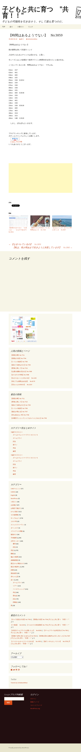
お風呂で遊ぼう (16, 508)
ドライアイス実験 (17, 531)
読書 (12, 570)
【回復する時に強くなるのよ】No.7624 (23, 636)
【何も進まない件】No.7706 (20, 415)
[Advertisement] (40, 178)
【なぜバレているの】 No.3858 (25, 244)
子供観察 (14, 538)
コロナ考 (14, 521)
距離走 (15, 602)
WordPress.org (35, 708)
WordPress (14, 498)
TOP (3, 27)
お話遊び (14, 505)
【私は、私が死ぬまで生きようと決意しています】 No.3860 (42, 247)
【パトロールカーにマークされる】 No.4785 (26, 641)
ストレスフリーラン (17, 525)
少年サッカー (15, 541)
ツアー (15, 586)
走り (11, 27)
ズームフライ (17, 438)
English (13, 495)
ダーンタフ (14, 528)
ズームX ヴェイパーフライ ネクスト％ (25, 435)
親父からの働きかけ (17, 563)
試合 (14, 441)
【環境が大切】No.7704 (18, 358)
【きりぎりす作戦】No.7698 (20, 375)
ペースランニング (19, 589)
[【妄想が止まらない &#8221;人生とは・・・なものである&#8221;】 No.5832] (18, 221)
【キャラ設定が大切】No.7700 (20, 619)
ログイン (33, 699)
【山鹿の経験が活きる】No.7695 (21, 371)
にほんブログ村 (16, 142)
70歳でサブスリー (17, 432)
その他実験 (14, 515)
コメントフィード (36, 705)
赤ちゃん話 (14, 576)
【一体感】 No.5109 (18, 625)
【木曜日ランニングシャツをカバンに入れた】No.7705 (29, 418)
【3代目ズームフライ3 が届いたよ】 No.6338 (26, 630)
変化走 (15, 596)
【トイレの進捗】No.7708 (19, 362)
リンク (30, 27)
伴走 (14, 448)
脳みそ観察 (14, 557)
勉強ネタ (14, 534)
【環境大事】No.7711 (18, 355)
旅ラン (15, 445)
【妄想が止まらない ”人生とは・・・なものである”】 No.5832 (18, 230)
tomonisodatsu (32, 39)
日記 (12, 550)
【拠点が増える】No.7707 (19, 412)
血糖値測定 (14, 560)
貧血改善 (14, 573)
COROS (13, 492)
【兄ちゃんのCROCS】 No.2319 (21, 385)
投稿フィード (34, 702)
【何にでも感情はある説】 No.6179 (23, 381)
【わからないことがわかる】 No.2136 (23, 378)
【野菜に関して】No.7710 (19, 368)
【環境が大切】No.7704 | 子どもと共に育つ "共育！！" (51, 619)
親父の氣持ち (15, 567)
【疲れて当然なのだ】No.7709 (20, 365)
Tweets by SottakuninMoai (19, 683)
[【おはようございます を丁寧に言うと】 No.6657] (62, 221)
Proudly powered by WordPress (19, 748)
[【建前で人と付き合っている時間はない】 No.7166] (40, 221)
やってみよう (15, 518)
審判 (14, 544)
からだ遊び (14, 511)
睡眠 (12, 554)
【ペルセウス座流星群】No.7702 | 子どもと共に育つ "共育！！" (48, 625)
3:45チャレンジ (16, 489)
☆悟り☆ (20, 27)
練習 (14, 451)
